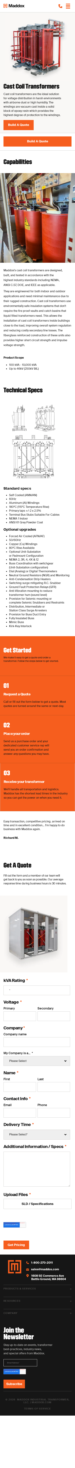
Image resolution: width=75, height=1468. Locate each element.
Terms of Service (37, 1408)
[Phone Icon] (60, 6)
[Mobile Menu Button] (68, 6)
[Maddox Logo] (13, 6)
